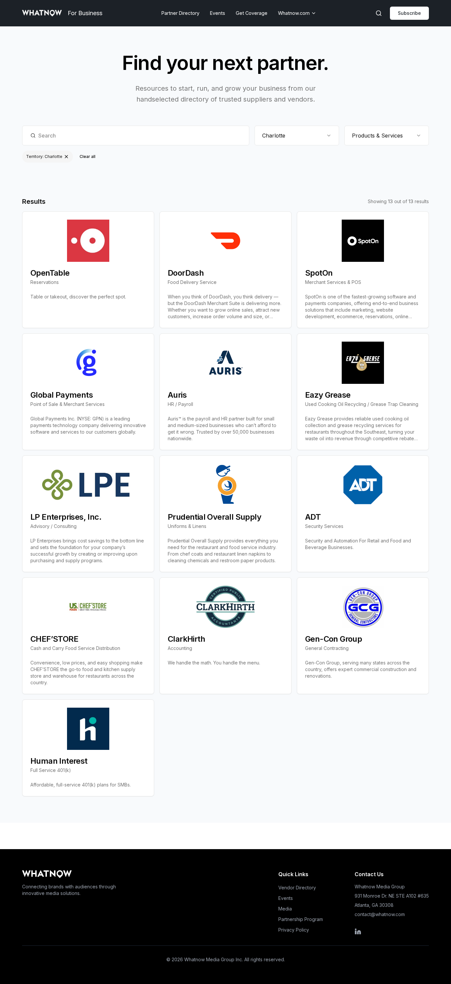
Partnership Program (300, 919)
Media (285, 908)
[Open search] (378, 13)
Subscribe (409, 13)
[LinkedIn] (392, 931)
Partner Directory (180, 13)
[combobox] (297, 135)
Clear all (87, 156)
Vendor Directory (297, 887)
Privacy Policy (293, 930)
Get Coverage (251, 13)
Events (217, 13)
